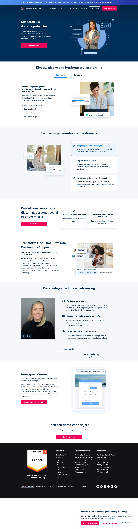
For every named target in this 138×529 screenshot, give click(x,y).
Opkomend (78, 75)
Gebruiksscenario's (83, 451)
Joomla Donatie (102, 470)
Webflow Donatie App (104, 467)
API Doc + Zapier (103, 472)
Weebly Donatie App (104, 465)
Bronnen (73, 8)
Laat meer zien (109, 518)
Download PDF (69, 349)
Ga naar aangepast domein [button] (34, 402)
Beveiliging (59, 472)
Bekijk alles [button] (34, 224)
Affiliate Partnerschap (63, 474)
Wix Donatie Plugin (103, 462)
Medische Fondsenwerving (84, 457)
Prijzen (63, 8)
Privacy (58, 470)
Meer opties (125, 522)
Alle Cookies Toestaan (90, 523)
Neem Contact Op (62, 455)
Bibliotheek (59, 477)
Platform (53, 8)
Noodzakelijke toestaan (109, 523)
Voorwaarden (60, 467)
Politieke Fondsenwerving (84, 455)
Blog (57, 460)
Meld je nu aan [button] (109, 8)
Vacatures (59, 462)
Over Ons (59, 457)
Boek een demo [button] (34, 45)
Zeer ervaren (60, 75)
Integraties (101, 451)
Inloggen (94, 8)
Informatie (60, 451)
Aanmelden (108, 2)
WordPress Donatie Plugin (106, 455)
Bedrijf (83, 8)
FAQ (57, 465)
